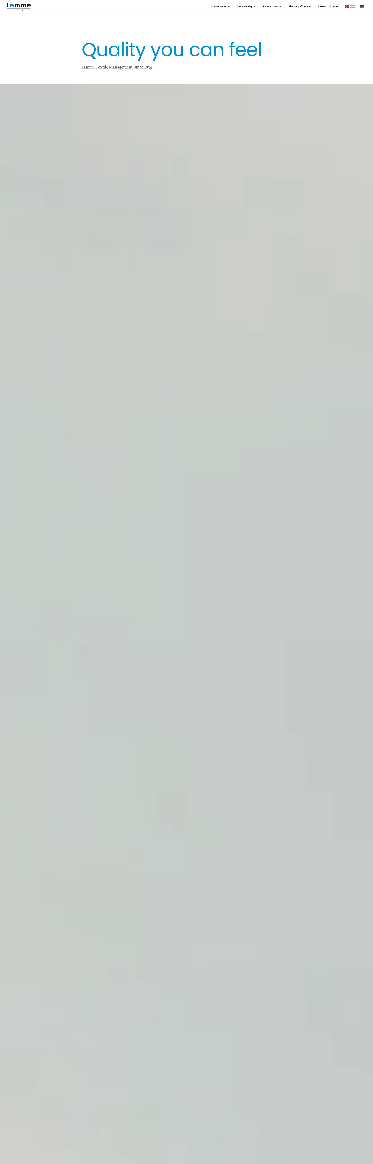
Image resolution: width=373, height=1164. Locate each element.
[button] (220, 7)
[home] (19, 7)
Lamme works (218, 6)
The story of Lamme (299, 6)
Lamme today (244, 6)
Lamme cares (270, 6)
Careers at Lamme (328, 6)
